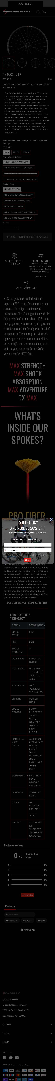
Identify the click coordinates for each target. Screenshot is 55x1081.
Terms (15, 556)
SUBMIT (27, 560)
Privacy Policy (10, 556)
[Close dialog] (51, 519)
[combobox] (6, 550)
